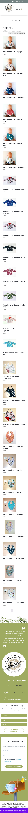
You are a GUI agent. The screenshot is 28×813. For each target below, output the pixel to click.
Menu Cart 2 (20, 1)
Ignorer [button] (24, 812)
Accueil (5, 21)
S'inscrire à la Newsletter (14, 766)
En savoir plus (14, 807)
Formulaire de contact (14, 699)
